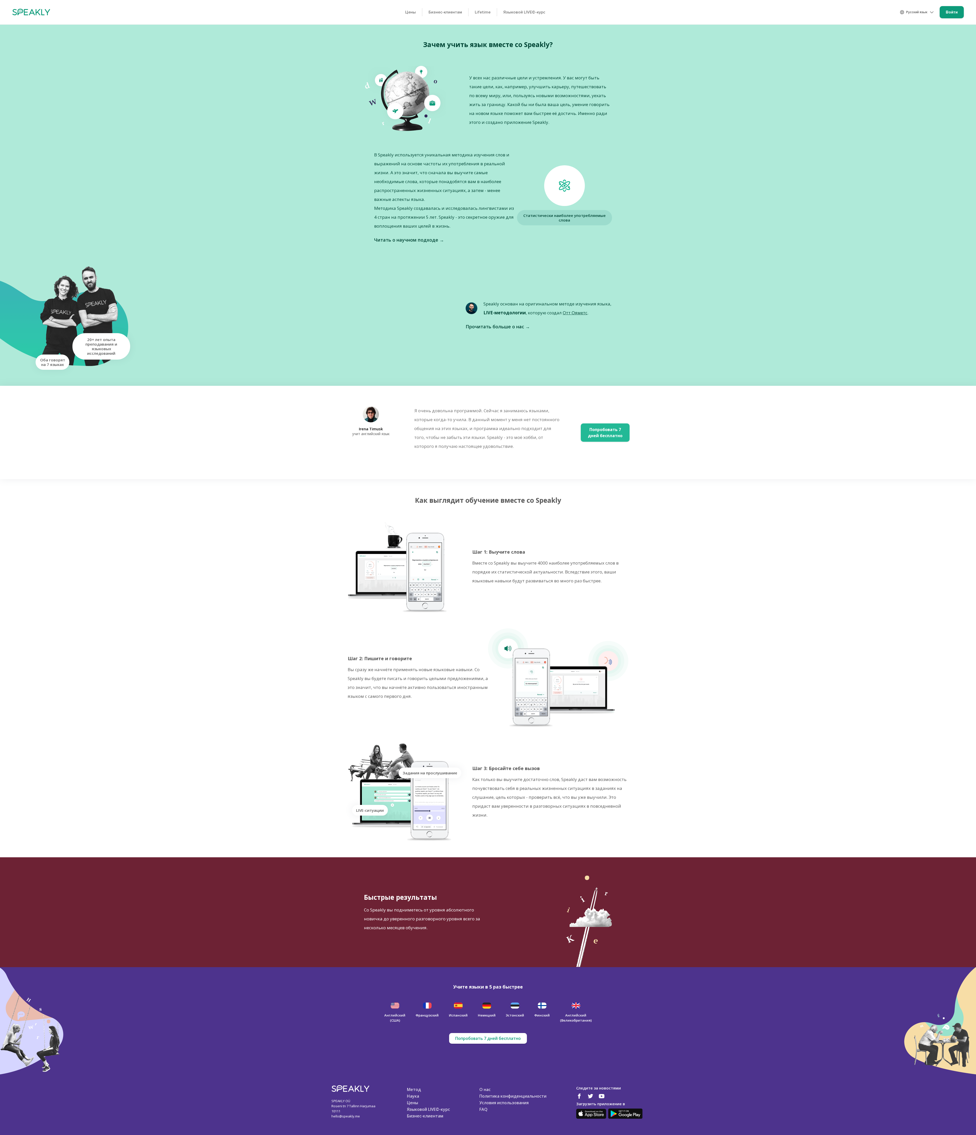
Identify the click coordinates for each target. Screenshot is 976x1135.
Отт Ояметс (575, 313)
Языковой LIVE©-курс (524, 12)
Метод (414, 1089)
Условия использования (504, 1102)
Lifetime (483, 12)
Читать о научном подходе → (409, 240)
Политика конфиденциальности (512, 1095)
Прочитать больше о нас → (498, 326)
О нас (485, 1089)
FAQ (483, 1109)
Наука (413, 1095)
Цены (410, 12)
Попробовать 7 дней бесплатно (488, 1038)
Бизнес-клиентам (445, 12)
